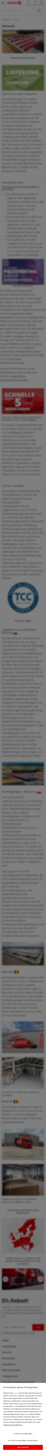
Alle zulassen (23, 1447)
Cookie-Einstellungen (23, 1434)
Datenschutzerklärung (12, 1425)
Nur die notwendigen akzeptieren (23, 1440)
